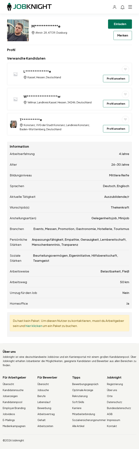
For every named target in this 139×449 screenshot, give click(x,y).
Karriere (76, 408)
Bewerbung (44, 408)
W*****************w (42, 96)
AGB (110, 414)
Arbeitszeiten (45, 426)
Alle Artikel (78, 426)
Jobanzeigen (10, 396)
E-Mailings (9, 420)
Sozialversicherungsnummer (89, 420)
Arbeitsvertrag (46, 414)
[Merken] (125, 69)
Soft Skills (78, 402)
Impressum (113, 420)
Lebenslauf (43, 402)
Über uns (112, 390)
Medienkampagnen (14, 426)
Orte (110, 396)
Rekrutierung (80, 396)
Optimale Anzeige (82, 390)
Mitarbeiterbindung (83, 414)
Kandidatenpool (12, 402)
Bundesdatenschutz (119, 408)
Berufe (41, 396)
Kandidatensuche (13, 390)
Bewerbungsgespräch (85, 384)
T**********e (31, 120)
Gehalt (41, 420)
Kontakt (112, 426)
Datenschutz (114, 402)
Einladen (120, 24)
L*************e (37, 71)
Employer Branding (14, 408)
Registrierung (115, 384)
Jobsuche (43, 390)
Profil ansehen (116, 78)
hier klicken (33, 326)
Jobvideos (9, 414)
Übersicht (8, 384)
